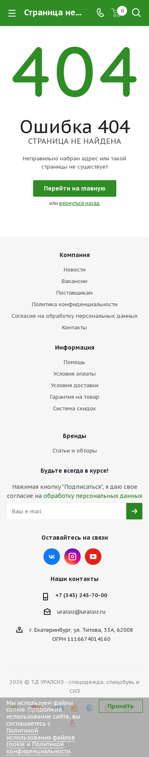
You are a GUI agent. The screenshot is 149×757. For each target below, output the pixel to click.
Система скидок (74, 408)
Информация (74, 347)
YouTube (93, 556)
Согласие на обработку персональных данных (75, 315)
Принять (121, 706)
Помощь (74, 362)
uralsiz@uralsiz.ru (81, 611)
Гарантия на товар (74, 396)
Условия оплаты (74, 373)
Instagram (72, 556)
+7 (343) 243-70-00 (81, 595)
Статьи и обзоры (75, 450)
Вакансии (74, 281)
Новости (75, 269)
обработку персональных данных (92, 496)
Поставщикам (74, 292)
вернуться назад (79, 203)
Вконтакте (51, 556)
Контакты (74, 327)
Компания (75, 255)
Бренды (74, 436)
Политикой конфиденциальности (38, 747)
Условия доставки (75, 385)
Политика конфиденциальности (75, 304)
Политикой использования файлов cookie (40, 737)
